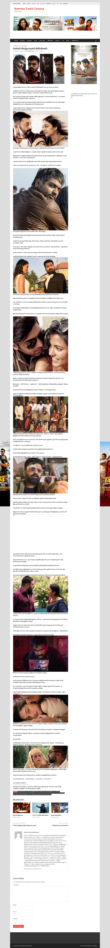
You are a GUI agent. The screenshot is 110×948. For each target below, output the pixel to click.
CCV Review (57, 791)
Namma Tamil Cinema (29, 8)
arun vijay (42, 791)
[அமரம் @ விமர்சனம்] (59, 813)
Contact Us (65, 3)
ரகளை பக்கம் (42, 3)
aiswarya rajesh (34, 791)
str (29, 794)
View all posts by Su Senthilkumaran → (33, 869)
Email (15, 911)
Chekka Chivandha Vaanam (20, 793)
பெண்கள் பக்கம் (17, 45)
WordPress (88, 945)
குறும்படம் (54, 3)
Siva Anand (16, 794)
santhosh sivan (60, 793)
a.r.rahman (21, 791)
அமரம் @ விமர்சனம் (56, 815)
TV (57, 3)
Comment (16, 885)
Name (15, 905)
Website (15, 918)
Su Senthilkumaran (29, 51)
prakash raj (52, 793)
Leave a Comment (39, 51)
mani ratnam (45, 793)
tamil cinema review (36, 794)
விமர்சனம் (34, 3)
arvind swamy (49, 791)
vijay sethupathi (47, 794)
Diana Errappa (31, 793)
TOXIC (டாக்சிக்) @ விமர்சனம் (40, 815)
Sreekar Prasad (24, 794)
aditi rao (27, 791)
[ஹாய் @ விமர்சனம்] (21, 813)
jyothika (38, 793)
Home (24, 3)
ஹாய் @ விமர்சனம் (18, 815)
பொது (61, 3)
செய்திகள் (29, 3)
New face (49, 3)
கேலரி (38, 3)
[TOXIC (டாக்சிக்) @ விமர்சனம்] (40, 813)
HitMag (95, 945)
